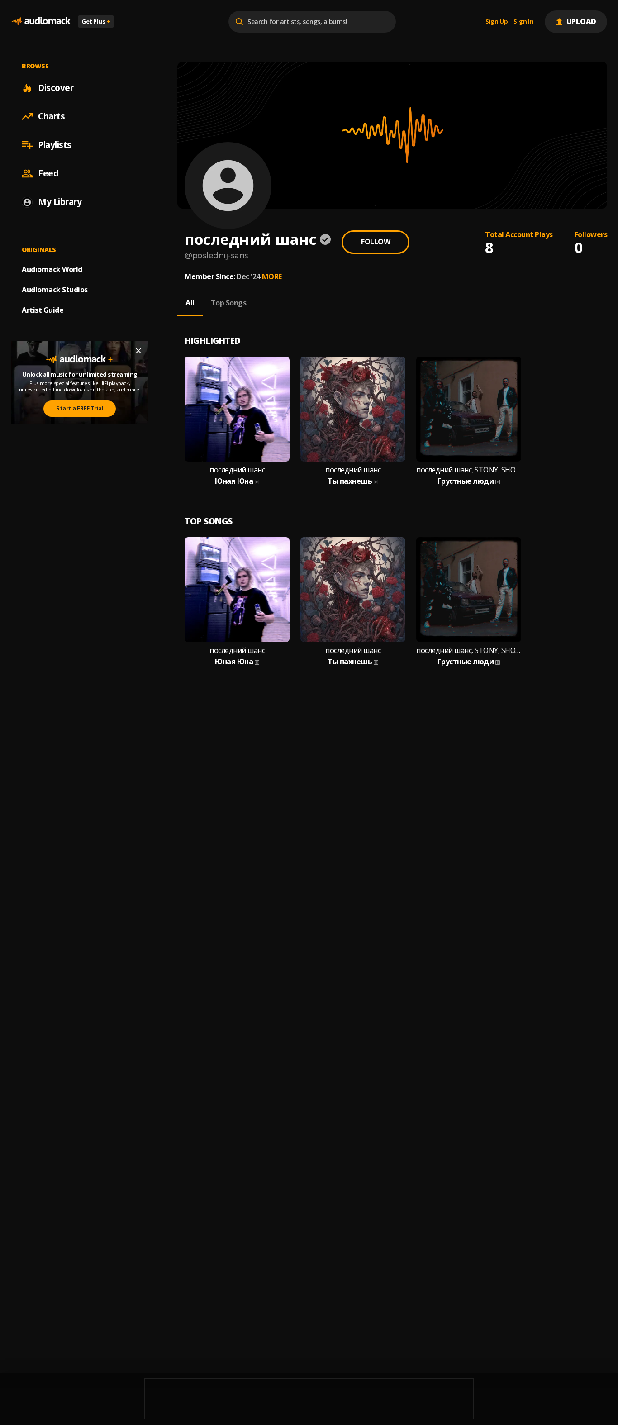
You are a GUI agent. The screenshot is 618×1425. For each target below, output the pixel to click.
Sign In (523, 21)
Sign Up (496, 21)
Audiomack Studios (55, 290)
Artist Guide (42, 310)
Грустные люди (465, 481)
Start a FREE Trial (79, 408)
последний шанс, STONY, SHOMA (468, 470)
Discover (55, 88)
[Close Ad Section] (138, 350)
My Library (59, 202)
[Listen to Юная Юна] (237, 409)
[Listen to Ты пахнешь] (352, 409)
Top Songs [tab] (229, 303)
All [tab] (190, 303)
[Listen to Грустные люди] (468, 409)
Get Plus (95, 21)
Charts (51, 116)
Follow (375, 242)
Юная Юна (234, 481)
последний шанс (237, 470)
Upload (581, 21)
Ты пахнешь (350, 481)
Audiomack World (52, 269)
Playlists (54, 145)
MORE (272, 276)
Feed (48, 173)
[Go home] (41, 21)
